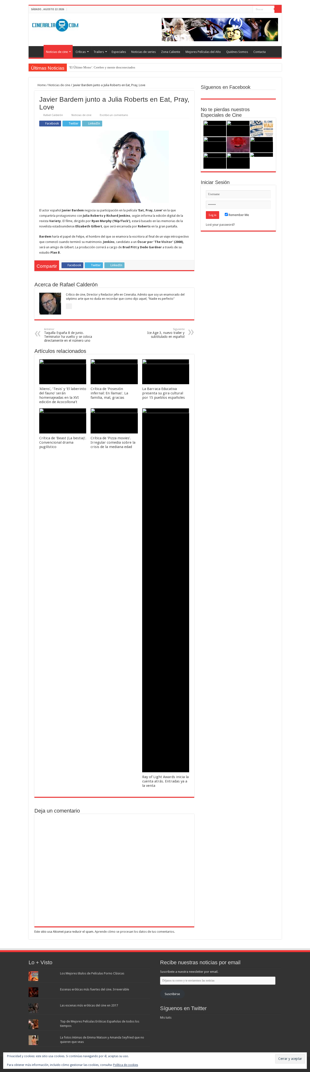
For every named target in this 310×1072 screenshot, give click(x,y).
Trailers (98, 52)
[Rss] (235, 9)
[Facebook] (240, 9)
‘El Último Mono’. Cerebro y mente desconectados (102, 67)
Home (41, 85)
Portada (37, 51)
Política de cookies (125, 1065)
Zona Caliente (170, 52)
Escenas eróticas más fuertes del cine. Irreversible (94, 989)
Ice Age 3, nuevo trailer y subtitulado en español (166, 333)
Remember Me (238, 215)
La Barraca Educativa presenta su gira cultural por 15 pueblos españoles (163, 393)
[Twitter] (244, 9)
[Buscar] (278, 9)
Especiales (119, 52)
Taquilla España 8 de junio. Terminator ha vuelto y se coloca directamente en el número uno (68, 335)
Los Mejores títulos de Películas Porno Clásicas (92, 973)
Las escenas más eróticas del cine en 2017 (89, 1005)
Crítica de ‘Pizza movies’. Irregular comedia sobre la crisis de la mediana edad (113, 442)
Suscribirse (172, 994)
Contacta (259, 52)
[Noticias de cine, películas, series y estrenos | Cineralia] (55, 24)
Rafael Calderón (53, 115)
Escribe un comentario (114, 115)
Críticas (81, 52)
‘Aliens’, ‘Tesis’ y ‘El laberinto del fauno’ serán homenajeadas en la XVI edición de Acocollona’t (62, 395)
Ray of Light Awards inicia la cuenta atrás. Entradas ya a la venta (165, 781)
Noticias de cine (57, 52)
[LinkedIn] (249, 9)
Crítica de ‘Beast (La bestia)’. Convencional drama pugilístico (62, 442)
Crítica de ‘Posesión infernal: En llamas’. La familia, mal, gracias (109, 393)
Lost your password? (220, 224)
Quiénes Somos (237, 52)
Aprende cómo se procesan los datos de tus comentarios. (135, 931)
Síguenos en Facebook (225, 87)
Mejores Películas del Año (203, 52)
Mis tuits (165, 1017)
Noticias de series (143, 52)
